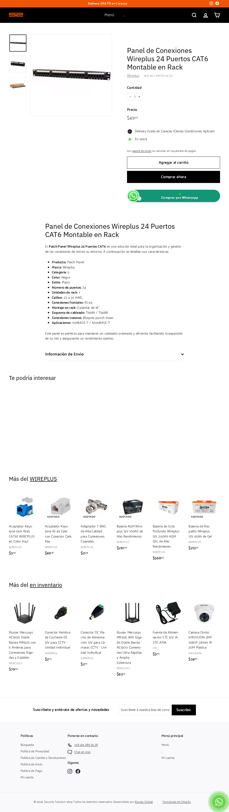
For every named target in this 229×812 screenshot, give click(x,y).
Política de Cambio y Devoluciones (43, 758)
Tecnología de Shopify (176, 802)
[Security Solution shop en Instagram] (70, 771)
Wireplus (133, 75)
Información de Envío (64, 354)
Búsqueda (27, 745)
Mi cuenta (27, 777)
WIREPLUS (43, 478)
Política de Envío (31, 764)
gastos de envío (142, 151)
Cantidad (134, 88)
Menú (109, 15)
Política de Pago (31, 771)
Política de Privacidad (35, 751)
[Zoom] (71, 75)
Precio (132, 110)
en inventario (46, 584)
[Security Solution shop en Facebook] (78, 771)
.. (124, 15)
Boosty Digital (144, 802)
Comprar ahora (173, 177)
